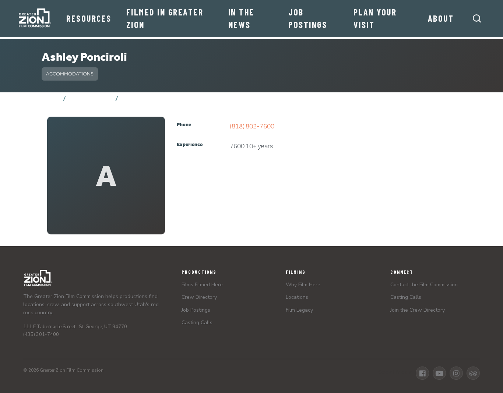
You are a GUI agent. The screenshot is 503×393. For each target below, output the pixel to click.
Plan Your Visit (375, 18)
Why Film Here (303, 284)
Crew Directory (90, 98)
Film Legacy (299, 310)
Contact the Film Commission (424, 284)
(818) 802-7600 (252, 126)
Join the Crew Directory (417, 310)
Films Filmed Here (202, 284)
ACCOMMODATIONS (70, 74)
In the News (241, 18)
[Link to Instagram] (456, 373)
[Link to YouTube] (439, 373)
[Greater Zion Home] (35, 19)
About (441, 18)
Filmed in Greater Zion (165, 18)
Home (51, 98)
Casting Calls (197, 322)
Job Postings (307, 18)
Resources (89, 18)
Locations (297, 297)
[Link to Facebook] (422, 373)
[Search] (476, 18)
